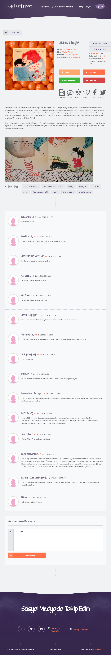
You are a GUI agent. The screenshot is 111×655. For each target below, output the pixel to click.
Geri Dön (15, 33)
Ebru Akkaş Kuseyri (70, 49)
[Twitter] (31, 629)
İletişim (88, 7)
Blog (81, 7)
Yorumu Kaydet (30, 555)
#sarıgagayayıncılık (40, 192)
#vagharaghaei (85, 192)
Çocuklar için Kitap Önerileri (62, 7)
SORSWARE (97, 649)
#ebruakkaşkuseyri (30, 186)
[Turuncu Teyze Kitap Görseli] (50, 44)
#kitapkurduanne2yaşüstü (53, 186)
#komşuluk (83, 186)
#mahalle (95, 186)
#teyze (55, 192)
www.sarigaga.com (75, 57)
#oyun (25, 192)
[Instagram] (41, 629)
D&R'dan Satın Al (101, 44)
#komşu (71, 186)
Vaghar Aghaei (67, 52)
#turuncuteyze (68, 192)
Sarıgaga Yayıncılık (71, 55)
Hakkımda (45, 7)
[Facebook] (21, 629)
